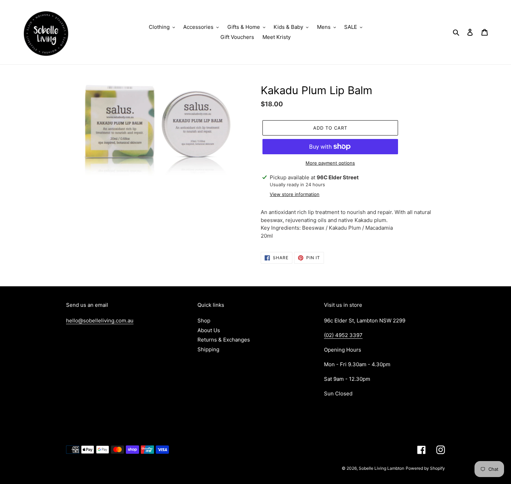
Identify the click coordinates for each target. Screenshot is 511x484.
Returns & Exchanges (223, 339)
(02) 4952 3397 (343, 335)
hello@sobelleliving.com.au (99, 320)
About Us (208, 330)
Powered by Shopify (425, 468)
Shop (203, 320)
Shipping (208, 349)
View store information (294, 194)
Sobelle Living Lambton (381, 468)
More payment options (330, 163)
